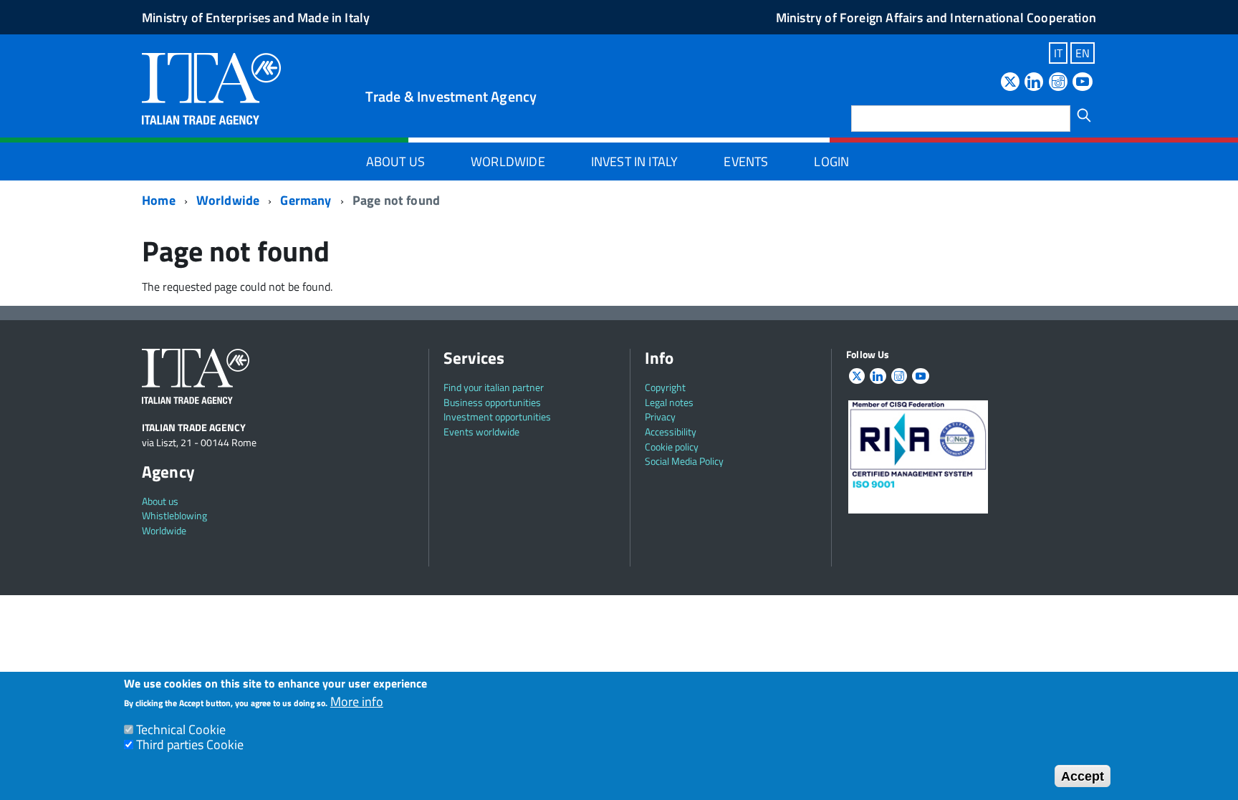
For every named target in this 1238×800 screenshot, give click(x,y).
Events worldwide (481, 431)
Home (159, 200)
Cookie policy (672, 446)
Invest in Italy (634, 161)
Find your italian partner (493, 387)
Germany (305, 200)
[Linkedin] (1034, 82)
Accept (1082, 775)
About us (160, 501)
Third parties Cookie (190, 744)
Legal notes (669, 402)
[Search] (1084, 115)
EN (1082, 53)
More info (356, 702)
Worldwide (508, 161)
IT (1058, 53)
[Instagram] (1058, 82)
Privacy (660, 416)
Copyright (665, 387)
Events (746, 161)
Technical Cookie (181, 729)
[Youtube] (1083, 82)
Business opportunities (492, 402)
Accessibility (670, 431)
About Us (395, 161)
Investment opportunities (497, 416)
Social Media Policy (684, 460)
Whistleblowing (174, 515)
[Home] (211, 87)
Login (831, 161)
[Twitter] (1010, 82)
